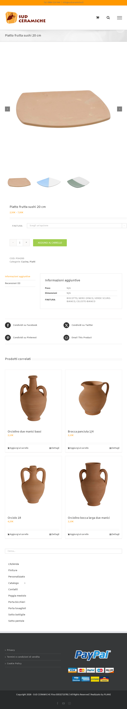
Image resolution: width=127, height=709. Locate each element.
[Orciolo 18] (33, 484)
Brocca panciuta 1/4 (81, 431)
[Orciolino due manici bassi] (33, 398)
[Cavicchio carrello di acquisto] (97, 17)
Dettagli (55, 448)
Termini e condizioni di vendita (23, 657)
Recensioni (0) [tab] (12, 283)
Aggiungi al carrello (50, 242)
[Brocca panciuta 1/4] (93, 398)
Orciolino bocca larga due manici (89, 518)
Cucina (24, 261)
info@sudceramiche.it (73, 2)
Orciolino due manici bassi (24, 431)
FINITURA (17, 226)
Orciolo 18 (14, 518)
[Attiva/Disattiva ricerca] (108, 17)
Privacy (11, 650)
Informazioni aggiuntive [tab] (17, 276)
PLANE (107, 694)
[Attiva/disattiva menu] (119, 17)
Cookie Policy (14, 663)
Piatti (32, 261)
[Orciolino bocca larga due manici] (93, 484)
